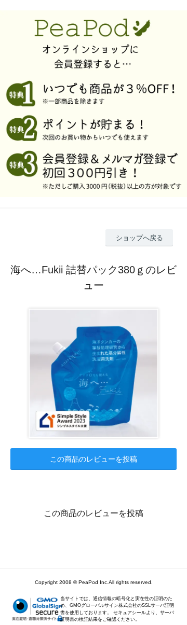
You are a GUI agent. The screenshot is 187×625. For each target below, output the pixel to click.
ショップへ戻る (139, 238)
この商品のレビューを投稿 (93, 459)
